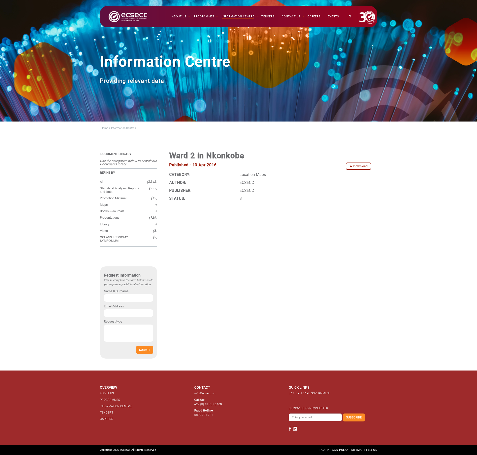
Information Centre (122, 128)
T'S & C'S (371, 450)
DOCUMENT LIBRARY (115, 154)
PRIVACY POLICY (338, 450)
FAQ (321, 450)
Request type (113, 321)
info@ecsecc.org (205, 393)
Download (360, 166)
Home (104, 128)
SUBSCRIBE (354, 417)
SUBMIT (144, 350)
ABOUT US (107, 393)
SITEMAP (357, 450)
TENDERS (106, 412)
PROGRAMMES (110, 400)
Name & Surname (116, 291)
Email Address (114, 306)
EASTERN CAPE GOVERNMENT (310, 393)
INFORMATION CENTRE (116, 406)
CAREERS (106, 419)
